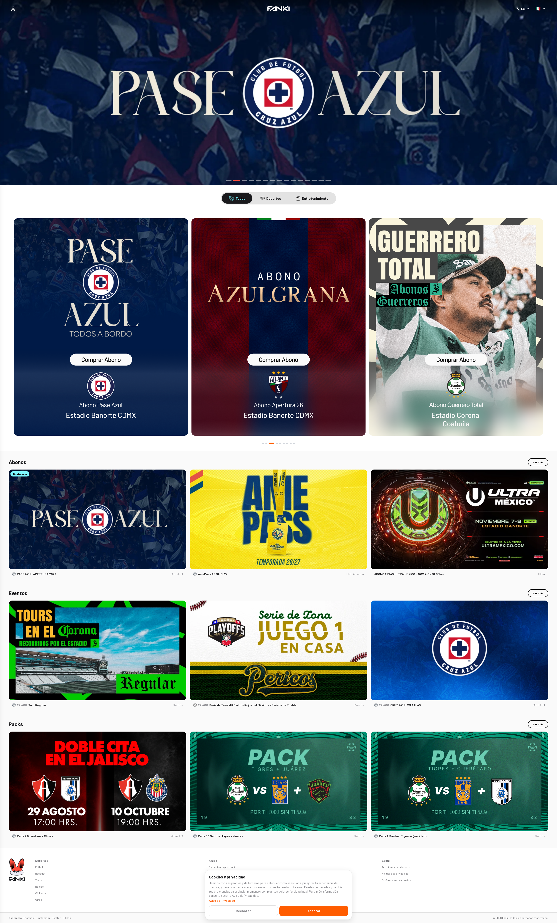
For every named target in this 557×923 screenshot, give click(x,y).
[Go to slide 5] (280, 443)
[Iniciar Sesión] (13, 8)
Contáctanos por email (222, 866)
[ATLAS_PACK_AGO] (278, 92)
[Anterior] (8, 93)
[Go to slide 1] (263, 443)
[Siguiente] (549, 93)
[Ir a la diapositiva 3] (243, 180)
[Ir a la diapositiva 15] (328, 180)
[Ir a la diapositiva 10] (293, 180)
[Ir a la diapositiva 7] (272, 180)
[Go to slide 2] (266, 443)
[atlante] (101, 327)
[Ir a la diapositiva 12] (307, 180)
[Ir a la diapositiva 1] (229, 180)
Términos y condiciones (396, 866)
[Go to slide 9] (294, 443)
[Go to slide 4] (275, 443)
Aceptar (313, 911)
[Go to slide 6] (284, 443)
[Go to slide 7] (287, 443)
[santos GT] (278, 327)
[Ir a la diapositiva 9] (286, 180)
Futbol (39, 866)
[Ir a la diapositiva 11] (300, 180)
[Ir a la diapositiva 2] (235, 180)
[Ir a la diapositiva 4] (251, 180)
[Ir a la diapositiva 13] (314, 180)
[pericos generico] (456, 327)
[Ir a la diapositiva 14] (321, 180)
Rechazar (243, 911)
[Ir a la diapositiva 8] (279, 180)
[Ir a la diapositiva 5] (258, 180)
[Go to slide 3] (270, 443)
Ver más (538, 462)
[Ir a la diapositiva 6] (265, 180)
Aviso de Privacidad (222, 900)
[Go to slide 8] (291, 443)
